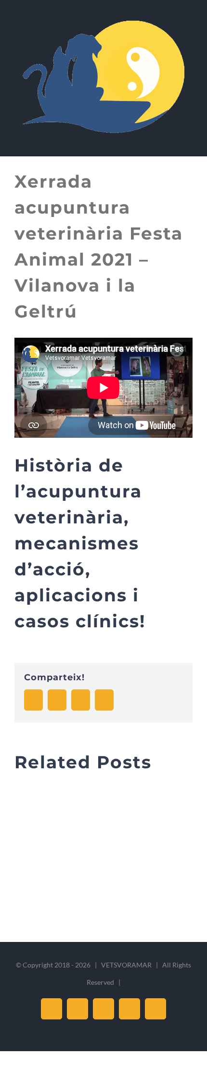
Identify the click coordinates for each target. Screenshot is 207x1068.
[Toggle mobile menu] (189, 142)
